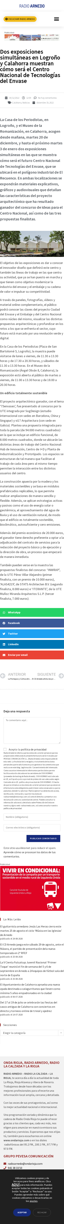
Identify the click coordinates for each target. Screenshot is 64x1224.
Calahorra (17, 102)
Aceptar (22, 1212)
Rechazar (41, 1212)
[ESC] (32, 37)
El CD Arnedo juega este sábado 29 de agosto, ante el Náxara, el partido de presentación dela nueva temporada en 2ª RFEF (32, 949)
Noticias (26, 102)
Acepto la (27, 749)
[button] (56, 19)
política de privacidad (33, 749)
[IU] (32, 888)
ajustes (34, 1201)
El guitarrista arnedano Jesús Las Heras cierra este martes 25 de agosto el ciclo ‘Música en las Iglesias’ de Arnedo (31, 931)
